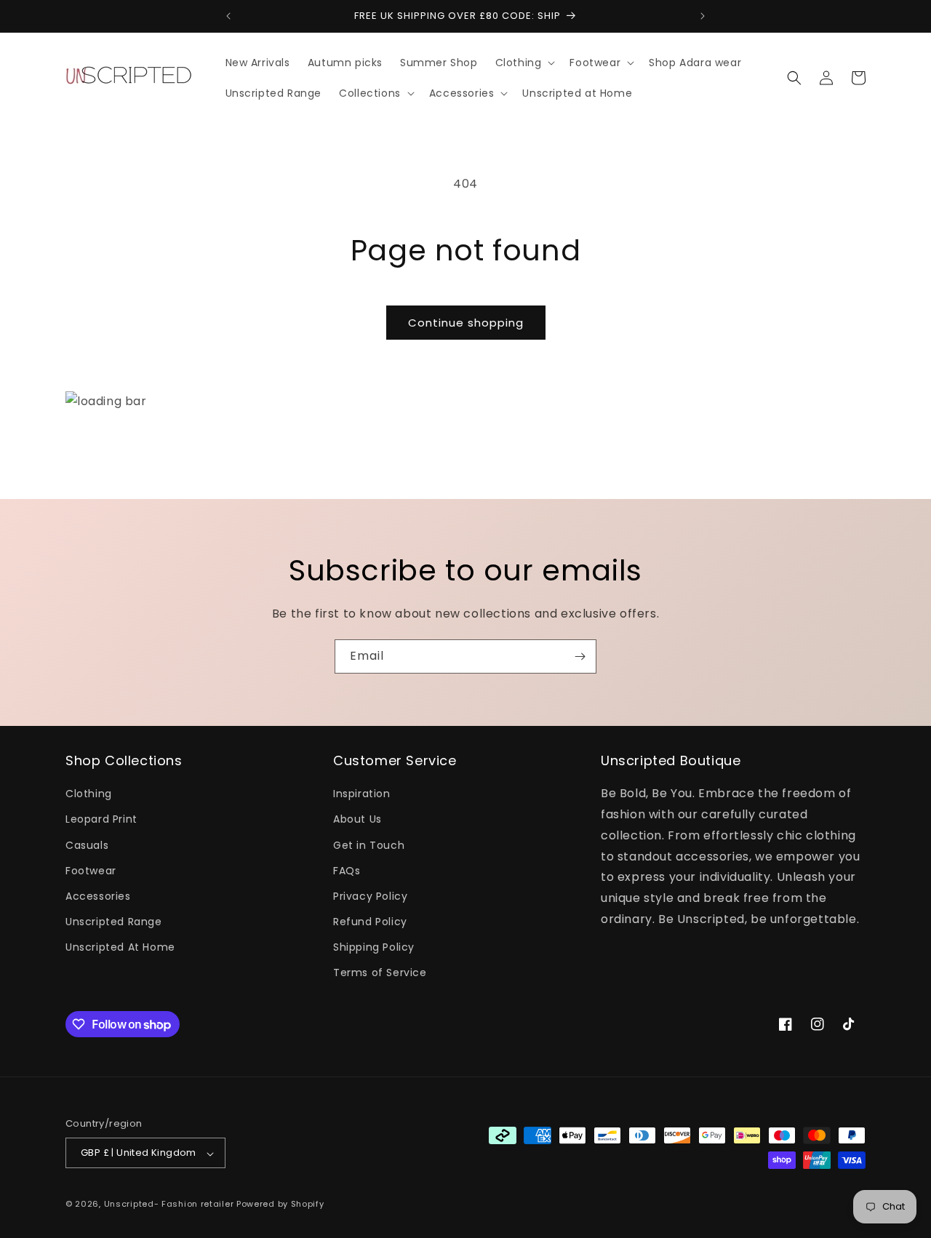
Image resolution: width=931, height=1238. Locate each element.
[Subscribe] (580, 656)
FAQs (346, 870)
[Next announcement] (703, 16)
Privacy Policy (370, 896)
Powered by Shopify (280, 1204)
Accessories (98, 896)
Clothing (88, 794)
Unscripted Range (113, 922)
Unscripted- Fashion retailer (169, 1204)
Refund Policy (370, 922)
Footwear (90, 870)
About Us (357, 819)
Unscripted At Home (120, 948)
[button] (524, 62)
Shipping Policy (374, 948)
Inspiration (362, 794)
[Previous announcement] (228, 16)
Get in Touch (368, 845)
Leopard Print (101, 819)
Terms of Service (380, 973)
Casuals (86, 845)
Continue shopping (466, 322)
